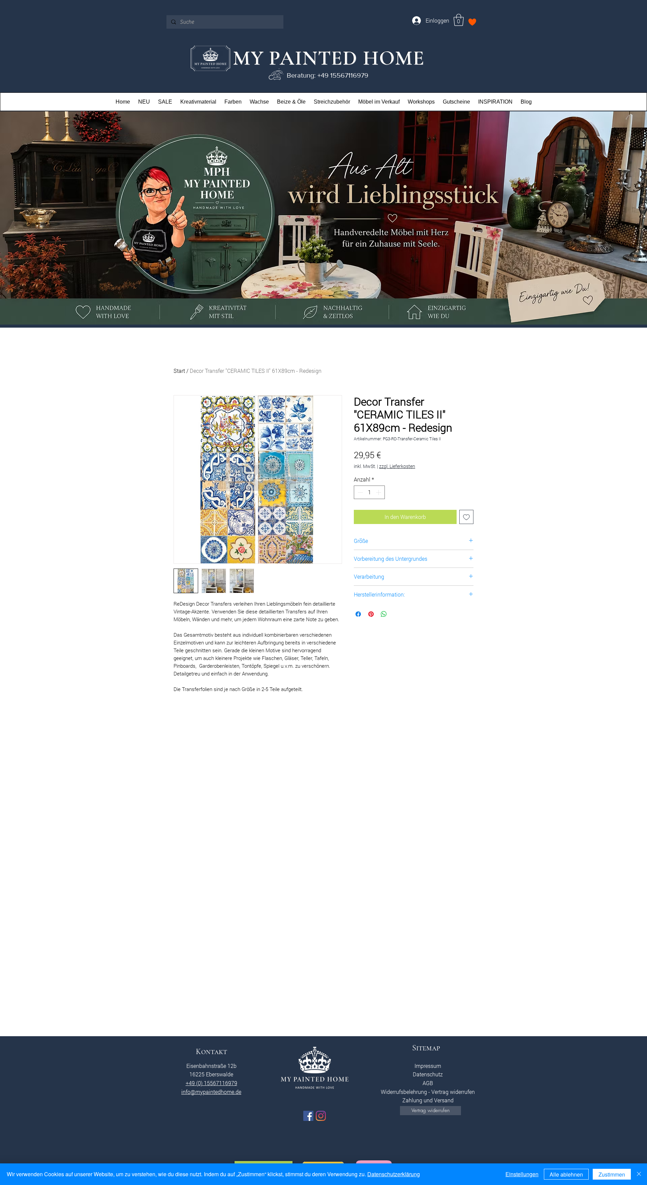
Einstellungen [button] (521, 1174)
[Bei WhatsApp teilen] (384, 614)
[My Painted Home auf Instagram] (321, 1116)
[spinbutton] (369, 492)
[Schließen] (639, 1174)
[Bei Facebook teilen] (358, 614)
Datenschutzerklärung (393, 1174)
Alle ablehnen (566, 1174)
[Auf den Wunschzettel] (466, 517)
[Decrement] (359, 492)
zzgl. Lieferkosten (397, 466)
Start (179, 370)
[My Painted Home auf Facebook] (308, 1116)
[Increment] (379, 492)
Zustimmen (611, 1174)
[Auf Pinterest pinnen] (371, 614)
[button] (459, 20)
